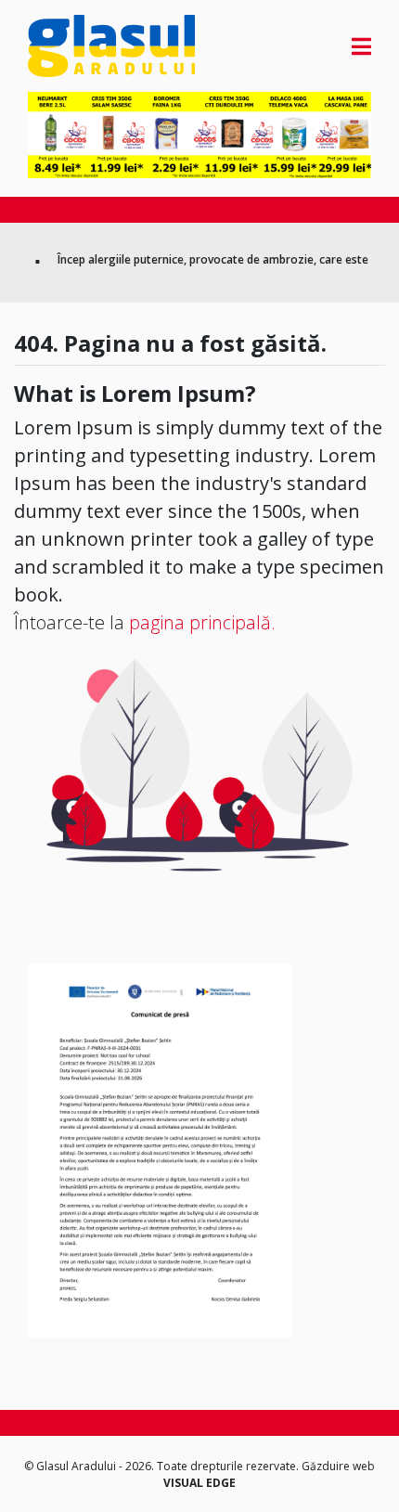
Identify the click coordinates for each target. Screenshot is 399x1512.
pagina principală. (202, 622)
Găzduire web (338, 1466)
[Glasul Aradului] (79, 46)
